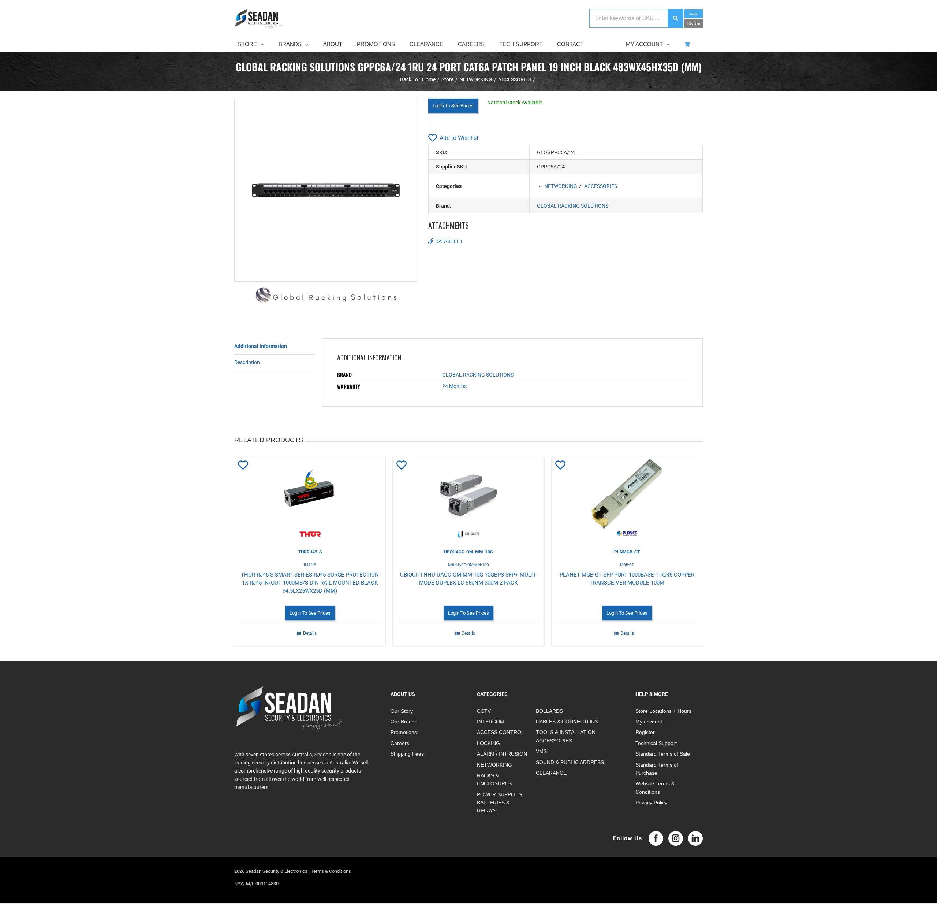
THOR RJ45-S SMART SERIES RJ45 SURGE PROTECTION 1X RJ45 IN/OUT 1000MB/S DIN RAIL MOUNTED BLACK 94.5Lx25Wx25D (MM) (310, 582)
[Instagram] (675, 838)
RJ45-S (310, 565)
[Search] (675, 18)
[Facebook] (656, 838)
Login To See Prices (453, 105)
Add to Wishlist (459, 137)
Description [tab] (247, 362)
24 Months (454, 386)
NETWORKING (560, 186)
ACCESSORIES (600, 186)
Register (693, 23)
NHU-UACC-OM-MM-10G (468, 565)
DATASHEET (449, 241)
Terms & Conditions (331, 871)
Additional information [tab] (260, 346)
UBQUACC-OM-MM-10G (468, 552)
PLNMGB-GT (627, 552)
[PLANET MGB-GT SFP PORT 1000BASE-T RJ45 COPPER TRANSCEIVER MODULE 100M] (627, 497)
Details (310, 633)
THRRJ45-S (310, 552)
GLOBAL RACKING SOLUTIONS (572, 206)
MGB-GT (627, 565)
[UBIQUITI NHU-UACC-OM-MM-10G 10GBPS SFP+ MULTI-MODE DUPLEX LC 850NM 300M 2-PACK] (468, 497)
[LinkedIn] (695, 838)
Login (693, 13)
